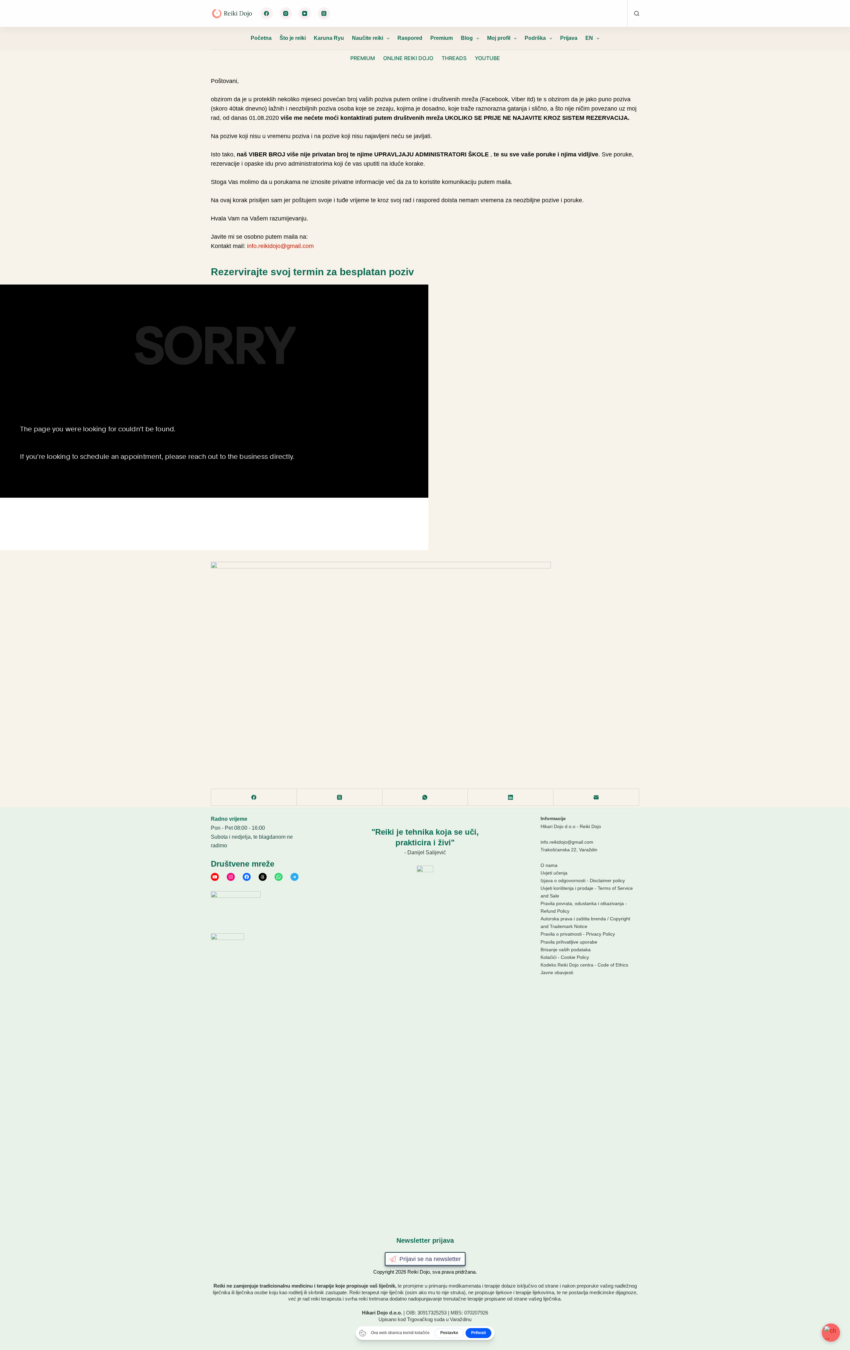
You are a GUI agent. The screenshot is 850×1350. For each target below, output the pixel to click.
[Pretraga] (636, 13)
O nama (549, 865)
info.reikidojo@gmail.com (280, 246)
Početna (261, 38)
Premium (441, 38)
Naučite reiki (367, 38)
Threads (454, 58)
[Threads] (324, 13)
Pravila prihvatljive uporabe (569, 942)
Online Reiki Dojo (408, 58)
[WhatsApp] (425, 797)
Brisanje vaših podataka (566, 949)
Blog (467, 38)
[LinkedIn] (510, 797)
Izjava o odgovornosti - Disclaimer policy (583, 880)
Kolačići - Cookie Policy (565, 957)
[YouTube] (304, 13)
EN (589, 38)
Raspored (409, 38)
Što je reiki (293, 38)
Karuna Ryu (329, 38)
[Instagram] (286, 13)
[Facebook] (266, 13)
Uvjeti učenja (554, 873)
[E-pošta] (596, 797)
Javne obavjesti (557, 972)
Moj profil (498, 38)
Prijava (568, 38)
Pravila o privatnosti (561, 934)
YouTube (487, 58)
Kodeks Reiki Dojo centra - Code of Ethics (584, 965)
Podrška (535, 38)
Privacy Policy (600, 934)
